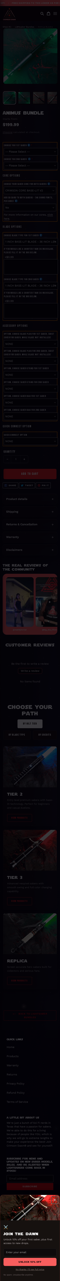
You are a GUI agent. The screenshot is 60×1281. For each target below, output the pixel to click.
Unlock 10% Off (29, 1261)
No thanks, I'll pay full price (30, 1269)
